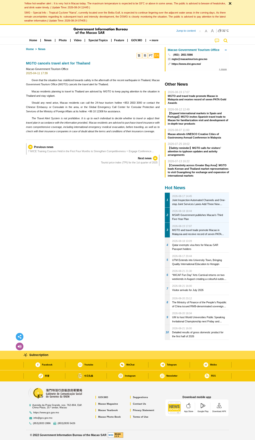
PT (151, 55)
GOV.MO (103, 397)
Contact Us (139, 403)
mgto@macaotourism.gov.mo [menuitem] (189, 59)
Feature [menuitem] (119, 40)
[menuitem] (48, 40)
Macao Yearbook (108, 410)
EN (157, 55)
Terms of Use (140, 416)
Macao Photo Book (109, 416)
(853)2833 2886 (42, 423)
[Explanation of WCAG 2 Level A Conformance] (115, 434)
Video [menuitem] (78, 40)
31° (225, 30)
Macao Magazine (108, 403)
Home (30, 49)
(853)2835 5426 (66, 423)
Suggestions (140, 397)
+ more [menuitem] (223, 69)
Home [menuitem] (33, 40)
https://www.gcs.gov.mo (46, 412)
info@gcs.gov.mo (42, 418)
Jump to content (186, 30)
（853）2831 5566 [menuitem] (182, 54)
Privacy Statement (143, 410)
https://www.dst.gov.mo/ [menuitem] (186, 63)
